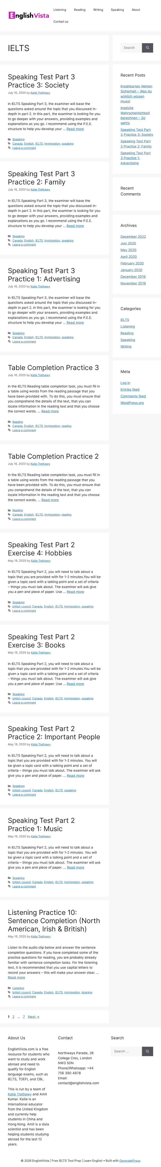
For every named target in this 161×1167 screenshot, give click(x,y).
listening (86, 992)
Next (33, 1017)
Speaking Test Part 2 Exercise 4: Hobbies (41, 549)
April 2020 (129, 257)
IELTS (39, 143)
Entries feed (130, 389)
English (29, 143)
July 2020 (128, 243)
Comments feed (133, 396)
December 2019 (133, 277)
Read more (75, 129)
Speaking (117, 10)
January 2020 (131, 270)
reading (66, 426)
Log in (125, 383)
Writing (98, 10)
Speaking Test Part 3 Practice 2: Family (41, 178)
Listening (59, 10)
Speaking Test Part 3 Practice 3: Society (41, 81)
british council (21, 606)
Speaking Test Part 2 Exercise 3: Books (41, 641)
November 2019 (133, 283)
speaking (68, 143)
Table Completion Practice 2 (53, 456)
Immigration (52, 143)
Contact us (60, 21)
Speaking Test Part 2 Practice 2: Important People (54, 732)
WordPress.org (132, 403)
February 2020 (132, 263)
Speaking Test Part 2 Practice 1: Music (41, 824)
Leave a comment (24, 148)
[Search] (147, 48)
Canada (17, 143)
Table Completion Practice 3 (53, 367)
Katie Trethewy (20, 1094)
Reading (79, 10)
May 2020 (128, 250)
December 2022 (133, 237)
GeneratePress (129, 1160)
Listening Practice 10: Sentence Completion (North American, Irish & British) (54, 920)
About (136, 10)
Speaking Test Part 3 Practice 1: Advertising (44, 274)
